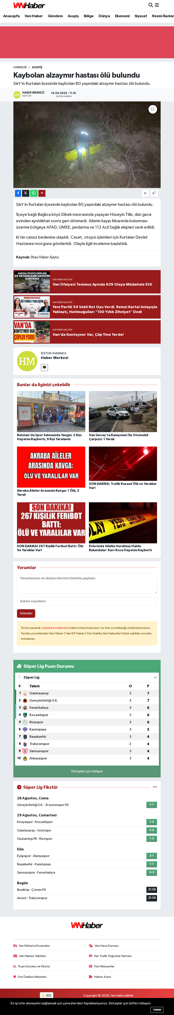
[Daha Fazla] (41, 193)
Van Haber (34, 16)
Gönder (26, 613)
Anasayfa (11, 16)
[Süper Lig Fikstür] (155, 787)
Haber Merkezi (54, 358)
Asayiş (73, 16)
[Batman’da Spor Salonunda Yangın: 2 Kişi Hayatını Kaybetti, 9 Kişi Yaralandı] (51, 411)
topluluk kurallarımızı (55, 627)
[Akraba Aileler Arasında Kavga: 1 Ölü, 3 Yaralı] (51, 467)
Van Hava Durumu (107, 945)
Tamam (157, 1010)
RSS (48, 995)
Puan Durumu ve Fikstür (34, 966)
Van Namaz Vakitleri (32, 956)
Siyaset (141, 16)
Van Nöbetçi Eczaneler (34, 945)
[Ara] (151, 5)
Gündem (55, 16)
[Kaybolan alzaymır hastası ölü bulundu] (87, 144)
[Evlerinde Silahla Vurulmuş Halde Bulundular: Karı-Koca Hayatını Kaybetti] (123, 522)
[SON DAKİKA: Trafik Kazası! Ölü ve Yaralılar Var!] (123, 464)
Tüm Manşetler (104, 966)
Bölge (89, 16)
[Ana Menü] (157, 5)
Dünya (104, 16)
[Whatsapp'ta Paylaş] (34, 193)
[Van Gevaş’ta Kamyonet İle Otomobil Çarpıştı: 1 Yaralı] (123, 411)
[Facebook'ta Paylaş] (18, 193)
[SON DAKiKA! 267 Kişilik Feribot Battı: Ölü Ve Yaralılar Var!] (51, 522)
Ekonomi (122, 16)
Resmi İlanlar (163, 16)
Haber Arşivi (102, 976)
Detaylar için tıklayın (87, 771)
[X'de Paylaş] (25, 193)
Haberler (20, 67)
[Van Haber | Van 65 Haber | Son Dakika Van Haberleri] (29, 5)
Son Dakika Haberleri (32, 976)
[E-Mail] (44, 367)
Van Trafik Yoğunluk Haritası (113, 956)
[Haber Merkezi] (27, 361)
